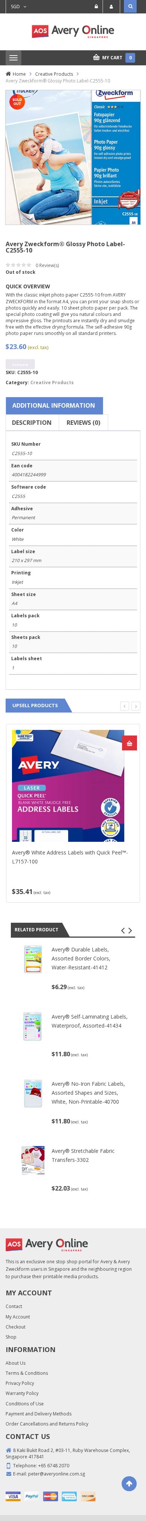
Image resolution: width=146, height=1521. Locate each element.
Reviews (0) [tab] (83, 422)
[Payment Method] (13, 1496)
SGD (15, 6)
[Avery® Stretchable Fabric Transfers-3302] (33, 1160)
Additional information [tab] (53, 405)
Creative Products (54, 74)
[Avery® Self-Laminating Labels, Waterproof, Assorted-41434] (33, 1026)
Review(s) (47, 265)
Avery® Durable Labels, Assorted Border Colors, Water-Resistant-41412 (81, 958)
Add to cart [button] (129, 743)
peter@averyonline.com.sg (56, 1474)
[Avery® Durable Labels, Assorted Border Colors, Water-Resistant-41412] (33, 959)
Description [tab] (32, 422)
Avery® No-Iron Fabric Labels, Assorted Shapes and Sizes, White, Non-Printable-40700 (88, 1092)
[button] (122, 930)
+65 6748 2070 (53, 1465)
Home (19, 74)
